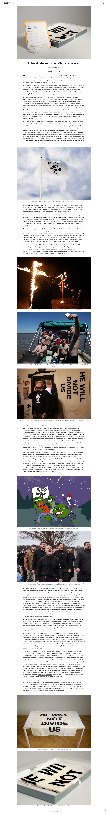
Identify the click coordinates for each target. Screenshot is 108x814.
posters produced (37, 641)
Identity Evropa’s (74, 595)
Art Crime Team (60, 92)
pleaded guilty (29, 247)
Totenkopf (35, 219)
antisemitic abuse (58, 614)
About (85, 3)
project (43, 97)
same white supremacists (45, 674)
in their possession (47, 132)
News (91, 3)
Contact (97, 3)
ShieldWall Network (44, 239)
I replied (39, 223)
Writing (79, 3)
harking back (77, 639)
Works (73, 3)
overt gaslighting (68, 623)
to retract (40, 457)
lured (26, 249)
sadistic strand (34, 603)
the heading (37, 231)
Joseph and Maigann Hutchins (46, 126)
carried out (71, 112)
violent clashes (63, 235)
